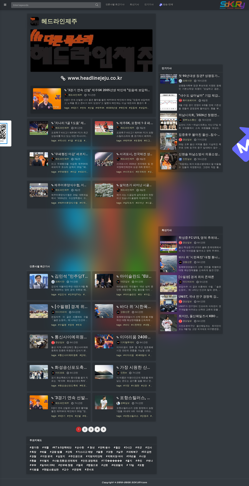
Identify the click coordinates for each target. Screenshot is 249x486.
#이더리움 (128, 355)
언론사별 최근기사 (115, 4)
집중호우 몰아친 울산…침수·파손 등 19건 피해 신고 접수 (200, 136)
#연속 (83, 108)
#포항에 (138, 140)
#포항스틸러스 (131, 416)
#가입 (147, 294)
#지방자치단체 (94, 456)
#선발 (91, 108)
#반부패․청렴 (65, 465)
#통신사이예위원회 (68, 355)
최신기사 (134, 4)
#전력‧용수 (104, 447)
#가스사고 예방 (84, 452)
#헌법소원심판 (50, 469)
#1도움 (78, 140)
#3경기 (74, 108)
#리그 (147, 140)
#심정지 (60, 456)
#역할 (45, 447)
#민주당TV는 (74, 294)
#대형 (146, 325)
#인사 (148, 447)
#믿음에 (133, 108)
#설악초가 (128, 203)
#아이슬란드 (129, 294)
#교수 (65, 469)
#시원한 (135, 385)
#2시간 (128, 447)
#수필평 (62, 325)
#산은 (144, 385)
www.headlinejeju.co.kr (94, 78)
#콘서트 (89, 469)
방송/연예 (167, 4)
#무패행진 (63, 172)
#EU (140, 294)
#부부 (33, 465)
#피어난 (140, 203)
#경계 (71, 325)
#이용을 (34, 469)
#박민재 (123, 108)
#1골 (70, 140)
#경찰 (33, 456)
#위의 (79, 325)
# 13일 (130, 465)
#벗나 (149, 460)
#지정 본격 (46, 456)
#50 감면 (146, 452)
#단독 (69, 452)
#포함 (141, 465)
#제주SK (100, 108)
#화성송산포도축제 (68, 385)
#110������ (111, 460)
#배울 (43, 452)
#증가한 (34, 447)
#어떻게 (44, 460)
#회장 (33, 452)
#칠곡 (79, 465)
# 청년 (91, 447)
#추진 (139, 460)
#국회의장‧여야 (114, 456)
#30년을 (131, 456)
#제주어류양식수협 (68, 203)
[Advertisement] (91, 235)
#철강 (117, 447)
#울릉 (99, 452)
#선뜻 (104, 465)
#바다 (126, 325)
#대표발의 (117, 465)
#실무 (119, 452)
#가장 (126, 385)
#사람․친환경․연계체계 (64, 460)
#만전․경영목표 (89, 460)
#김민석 (62, 294)
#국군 (138, 447)
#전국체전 (141, 172)
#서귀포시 (128, 172)
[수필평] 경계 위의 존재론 (196, 277)
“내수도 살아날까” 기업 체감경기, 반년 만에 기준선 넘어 (198, 97)
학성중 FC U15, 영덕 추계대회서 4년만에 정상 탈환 (199, 239)
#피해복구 (132, 452)
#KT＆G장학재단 (62, 447)
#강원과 (144, 416)
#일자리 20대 (47, 465)
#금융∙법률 (56, 452)
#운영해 (76, 469)
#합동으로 (92, 465)
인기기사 (149, 4)
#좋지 (129, 460)
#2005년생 (111, 108)
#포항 (109, 452)
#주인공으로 (75, 456)
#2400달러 (141, 355)
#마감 (73, 172)
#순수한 (79, 447)
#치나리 (62, 140)
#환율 (33, 460)
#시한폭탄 (136, 325)
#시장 (142, 456)
